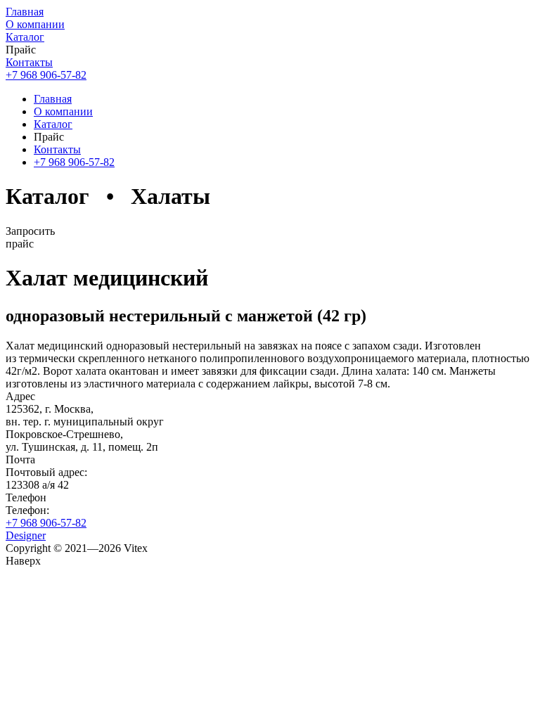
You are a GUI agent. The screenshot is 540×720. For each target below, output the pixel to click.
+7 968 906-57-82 (46, 523)
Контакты (29, 62)
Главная (25, 12)
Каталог (25, 37)
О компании (35, 24)
